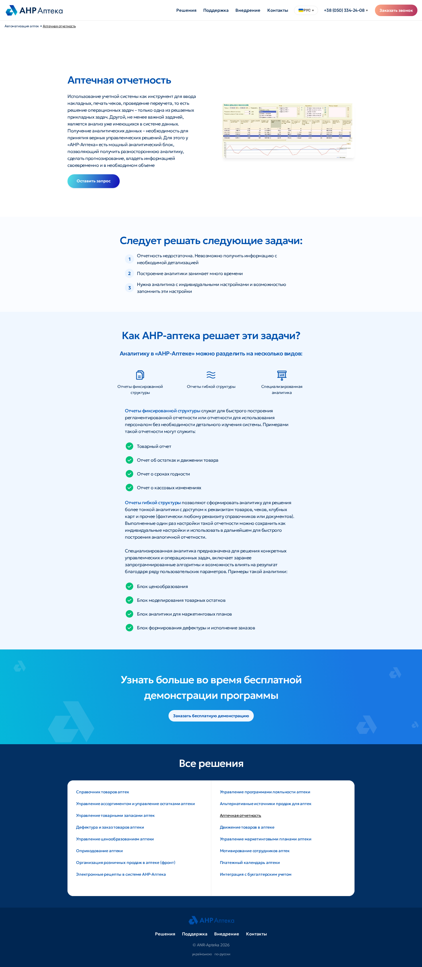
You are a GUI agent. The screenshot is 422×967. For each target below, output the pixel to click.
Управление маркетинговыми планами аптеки (265, 839)
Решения (186, 10)
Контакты (277, 10)
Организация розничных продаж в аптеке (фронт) (125, 862)
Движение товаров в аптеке (247, 827)
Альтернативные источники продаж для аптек (265, 803)
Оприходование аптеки (99, 850)
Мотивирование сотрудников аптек (255, 850)
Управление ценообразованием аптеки (115, 839)
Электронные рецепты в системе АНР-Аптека (121, 874)
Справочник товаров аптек (102, 791)
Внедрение (247, 10)
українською (202, 954)
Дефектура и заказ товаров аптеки (110, 827)
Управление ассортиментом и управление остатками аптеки (135, 803)
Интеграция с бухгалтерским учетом (255, 874)
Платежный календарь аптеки (250, 862)
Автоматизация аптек (22, 26)
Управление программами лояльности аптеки (265, 791)
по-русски (222, 954)
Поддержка (216, 10)
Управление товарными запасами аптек (115, 815)
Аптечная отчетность (59, 26)
